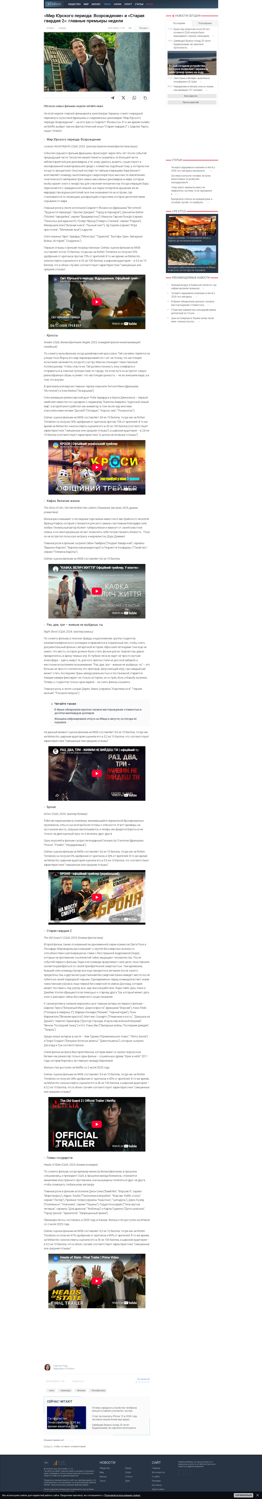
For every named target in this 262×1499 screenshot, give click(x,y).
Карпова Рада (61, 1366)
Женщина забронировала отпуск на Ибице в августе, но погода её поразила (95, 720)
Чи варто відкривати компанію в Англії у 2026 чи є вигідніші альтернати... (193, 169)
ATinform (54, 4)
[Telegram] (112, 98)
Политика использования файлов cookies (69, 1485)
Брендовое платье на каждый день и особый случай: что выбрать (191, 201)
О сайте (156, 1476)
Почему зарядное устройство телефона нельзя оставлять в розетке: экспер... (114, 1409)
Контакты (157, 1485)
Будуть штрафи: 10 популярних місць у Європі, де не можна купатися (189, 239)
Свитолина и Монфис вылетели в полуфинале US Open (192, 80)
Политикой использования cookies (122, 1495)
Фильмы (81, 1390)
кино (51, 1390)
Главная (156, 1468)
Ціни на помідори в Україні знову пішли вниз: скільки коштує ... (192, 320)
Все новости (190, 96)
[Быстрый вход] (205, 4)
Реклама (156, 1481)
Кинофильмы (98, 1390)
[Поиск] (214, 4)
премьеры (66, 1390)
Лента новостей (191, 102)
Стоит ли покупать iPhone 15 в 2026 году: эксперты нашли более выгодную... (115, 1418)
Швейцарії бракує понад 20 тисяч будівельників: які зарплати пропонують (114, 1426)
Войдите (48, 1446)
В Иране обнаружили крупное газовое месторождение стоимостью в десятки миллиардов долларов (98, 711)
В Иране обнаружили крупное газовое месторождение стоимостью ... (192, 303)
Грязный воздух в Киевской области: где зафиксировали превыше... (194, 287)
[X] (123, 98)
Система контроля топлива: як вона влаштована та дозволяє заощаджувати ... (191, 179)
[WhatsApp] (134, 98)
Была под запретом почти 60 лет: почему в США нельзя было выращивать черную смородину (194, 32)
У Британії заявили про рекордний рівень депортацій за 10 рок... (193, 311)
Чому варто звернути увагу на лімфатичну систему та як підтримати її (191, 191)
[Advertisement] (97, 1337)
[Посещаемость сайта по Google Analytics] (59, 1463)
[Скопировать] (145, 98)
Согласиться (243, 1495)
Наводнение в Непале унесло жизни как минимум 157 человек (193, 88)
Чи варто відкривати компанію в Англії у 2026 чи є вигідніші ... (193, 295)
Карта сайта (158, 1489)
